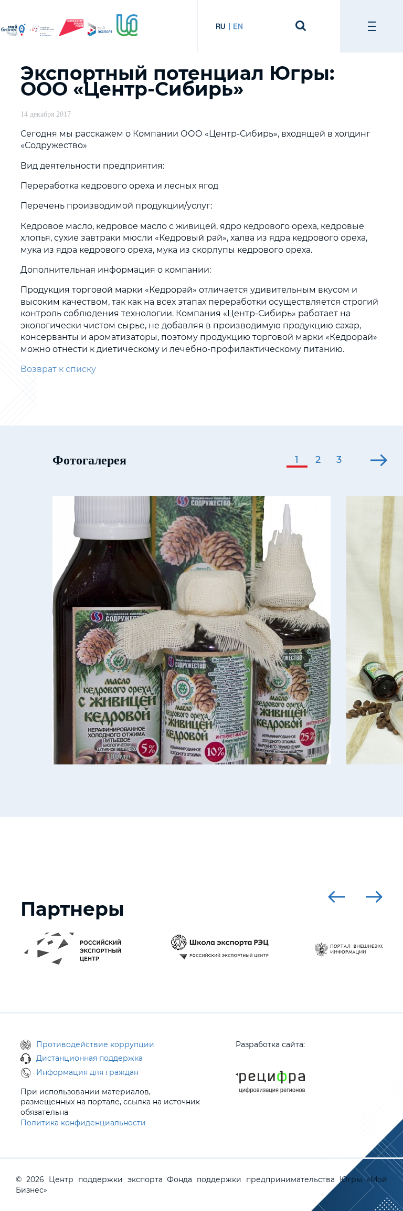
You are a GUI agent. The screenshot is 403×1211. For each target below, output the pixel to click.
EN (238, 26)
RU (221, 26)
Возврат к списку (58, 369)
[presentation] (257, 460)
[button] (297, 461)
